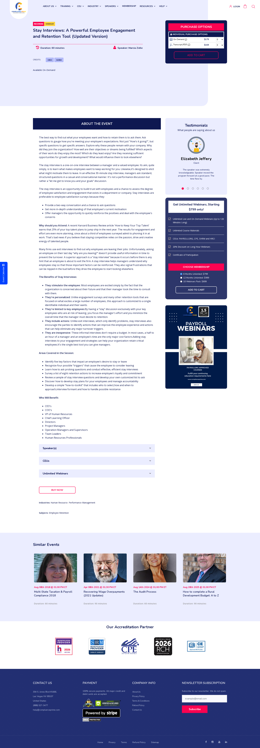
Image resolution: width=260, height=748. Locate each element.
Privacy (112, 742)
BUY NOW (57, 490)
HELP (162, 6)
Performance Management (82, 502)
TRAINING (65, 6)
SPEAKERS (110, 6)
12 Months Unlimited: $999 (196, 277)
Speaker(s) (50, 448)
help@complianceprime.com (46, 709)
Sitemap (155, 742)
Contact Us (137, 710)
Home (100, 742)
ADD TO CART (196, 55)
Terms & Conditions (141, 701)
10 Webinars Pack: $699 (195, 281)
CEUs (46, 461)
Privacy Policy (138, 696)
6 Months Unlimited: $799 (195, 274)
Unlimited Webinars (55, 473)
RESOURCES (146, 6)
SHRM (59, 60)
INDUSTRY (93, 6)
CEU (79, 6)
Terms (124, 742)
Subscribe (195, 709)
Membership (129, 6)
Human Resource (59, 502)
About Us (136, 692)
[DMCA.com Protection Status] (92, 719)
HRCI (50, 60)
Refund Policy (138, 705)
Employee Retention (59, 512)
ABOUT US (48, 6)
